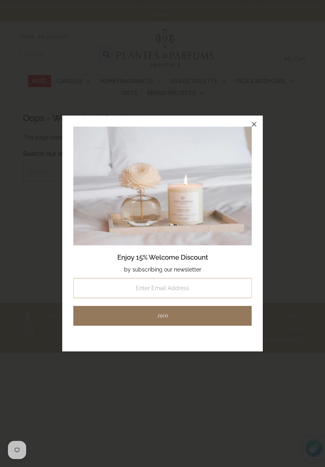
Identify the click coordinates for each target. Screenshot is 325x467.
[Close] (254, 124)
